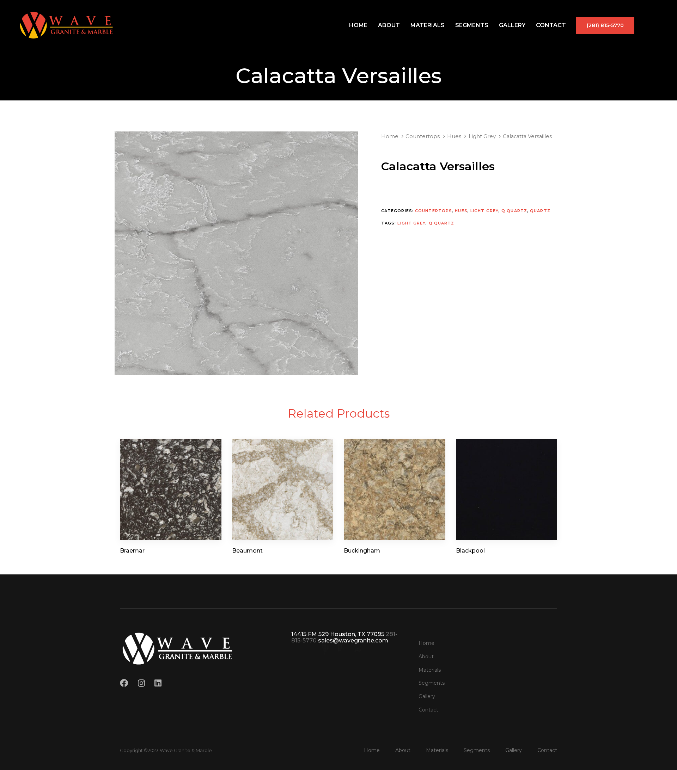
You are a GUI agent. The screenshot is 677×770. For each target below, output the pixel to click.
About (389, 25)
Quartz (540, 210)
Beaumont (247, 550)
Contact (551, 25)
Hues (454, 136)
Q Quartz (514, 210)
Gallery (512, 25)
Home (358, 25)
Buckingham (362, 550)
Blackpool (470, 550)
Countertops (422, 136)
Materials (427, 25)
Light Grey (482, 136)
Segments (471, 25)
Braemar (132, 550)
